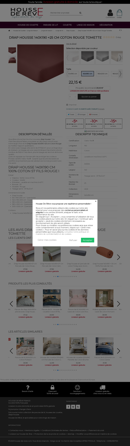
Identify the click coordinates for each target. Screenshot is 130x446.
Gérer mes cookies (47, 240)
